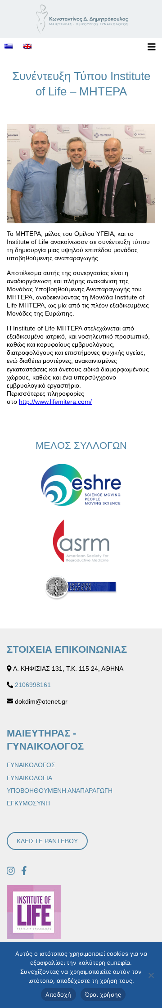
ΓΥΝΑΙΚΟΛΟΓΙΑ (29, 778)
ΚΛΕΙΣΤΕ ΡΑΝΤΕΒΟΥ (47, 841)
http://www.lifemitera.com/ (55, 401)
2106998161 (33, 684)
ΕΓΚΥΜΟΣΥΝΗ (28, 803)
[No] (150, 975)
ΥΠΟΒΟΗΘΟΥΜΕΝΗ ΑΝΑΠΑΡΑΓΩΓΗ (59, 790)
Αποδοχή (58, 994)
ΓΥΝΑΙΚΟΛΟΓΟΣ (31, 764)
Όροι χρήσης (103, 994)
